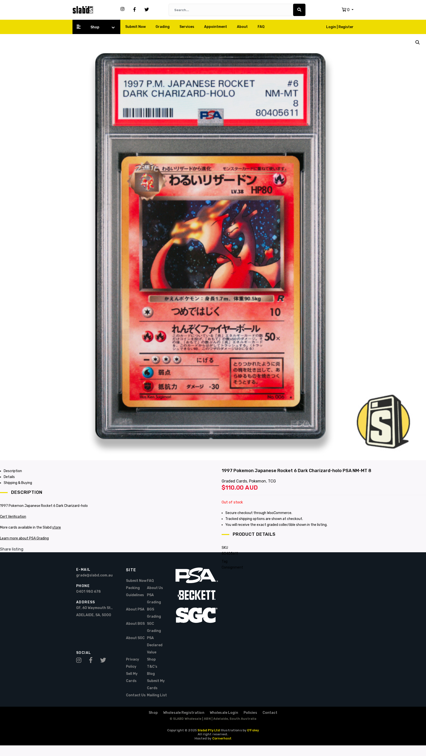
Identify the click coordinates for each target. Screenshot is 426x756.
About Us (155, 588)
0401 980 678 (88, 592)
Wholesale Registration (183, 713)
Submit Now (135, 27)
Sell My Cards (132, 677)
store (56, 527)
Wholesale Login (224, 713)
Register (346, 27)
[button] (348, 9)
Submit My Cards (156, 684)
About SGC (135, 638)
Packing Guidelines (135, 591)
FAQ (261, 27)
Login (331, 27)
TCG (272, 481)
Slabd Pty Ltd (208, 730)
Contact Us (136, 695)
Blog (151, 674)
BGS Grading (154, 613)
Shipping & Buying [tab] (18, 483)
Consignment (232, 567)
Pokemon (257, 481)
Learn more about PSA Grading (24, 538)
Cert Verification (13, 517)
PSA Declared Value (154, 645)
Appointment (215, 27)
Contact (270, 713)
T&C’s (152, 666)
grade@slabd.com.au (94, 575)
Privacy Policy (132, 663)
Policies (250, 713)
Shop (94, 27)
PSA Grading (154, 598)
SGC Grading (154, 627)
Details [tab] (9, 477)
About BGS (135, 624)
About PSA (135, 609)
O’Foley (253, 730)
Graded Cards (234, 481)
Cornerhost (221, 738)
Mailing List (157, 695)
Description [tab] (13, 471)
